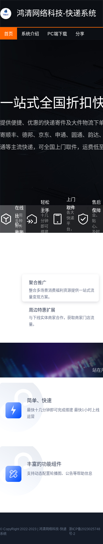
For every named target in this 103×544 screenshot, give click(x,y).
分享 (80, 33)
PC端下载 (57, 33)
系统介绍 (30, 33)
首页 (8, 33)
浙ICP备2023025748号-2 (84, 531)
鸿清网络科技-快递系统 (56, 13)
